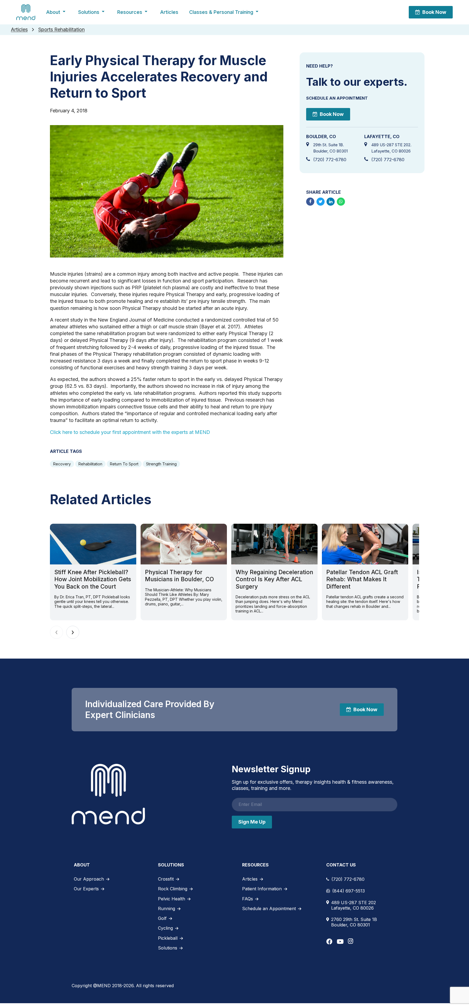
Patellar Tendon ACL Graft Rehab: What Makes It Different (362, 579)
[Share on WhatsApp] (341, 202)
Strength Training (161, 464)
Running (166, 908)
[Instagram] (350, 941)
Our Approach (89, 879)
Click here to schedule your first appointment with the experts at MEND (130, 432)
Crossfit (166, 879)
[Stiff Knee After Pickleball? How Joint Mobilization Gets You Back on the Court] (93, 544)
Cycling (165, 928)
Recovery (62, 464)
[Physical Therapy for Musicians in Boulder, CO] (184, 544)
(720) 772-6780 (329, 159)
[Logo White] (108, 794)
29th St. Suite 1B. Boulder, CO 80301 (330, 148)
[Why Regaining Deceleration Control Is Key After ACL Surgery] (274, 544)
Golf (162, 918)
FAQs (247, 898)
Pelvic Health (171, 898)
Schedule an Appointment (269, 908)
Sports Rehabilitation (61, 29)
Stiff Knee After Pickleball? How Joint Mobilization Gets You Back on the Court (92, 579)
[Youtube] (340, 941)
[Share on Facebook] (310, 202)
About (53, 12)
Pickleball (168, 938)
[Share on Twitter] (320, 202)
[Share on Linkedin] (331, 202)
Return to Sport (124, 464)
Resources (129, 12)
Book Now (434, 12)
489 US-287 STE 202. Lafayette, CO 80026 (391, 148)
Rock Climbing (172, 888)
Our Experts (86, 888)
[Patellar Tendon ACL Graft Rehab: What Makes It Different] (365, 544)
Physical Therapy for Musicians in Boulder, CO (179, 576)
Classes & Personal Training (221, 12)
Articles (169, 12)
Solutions (88, 12)
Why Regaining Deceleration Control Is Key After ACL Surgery (274, 579)
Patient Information (262, 888)
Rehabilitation (90, 464)
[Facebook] (329, 941)
